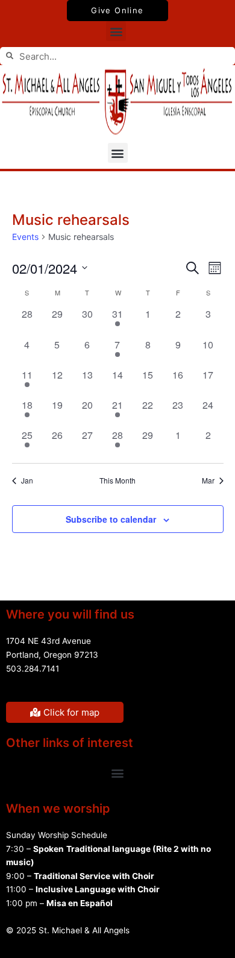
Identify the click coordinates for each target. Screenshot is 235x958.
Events (25, 237)
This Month (117, 480)
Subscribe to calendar (111, 519)
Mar (208, 480)
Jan (27, 480)
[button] (116, 31)
